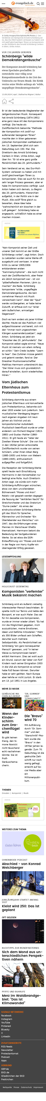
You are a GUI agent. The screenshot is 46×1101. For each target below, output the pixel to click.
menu (3, 3)
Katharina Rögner (26, 94)
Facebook (6, 1015)
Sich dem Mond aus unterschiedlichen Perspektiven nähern (23, 955)
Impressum (38, 1087)
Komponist (16, 793)
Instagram (6, 1019)
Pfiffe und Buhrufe (13, 992)
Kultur (38, 94)
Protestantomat (9, 1053)
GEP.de (5, 1069)
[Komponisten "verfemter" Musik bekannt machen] (23, 570)
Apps (4, 1060)
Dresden (5, 793)
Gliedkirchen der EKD (12, 1076)
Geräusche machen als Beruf (11, 695)
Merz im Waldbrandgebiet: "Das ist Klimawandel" (21, 999)
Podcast (5, 1057)
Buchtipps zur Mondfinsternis (20, 948)
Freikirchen (7, 1079)
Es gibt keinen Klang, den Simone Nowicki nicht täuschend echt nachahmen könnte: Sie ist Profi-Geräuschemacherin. (11, 751)
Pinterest (6, 1026)
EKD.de (5, 1072)
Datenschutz (26, 1087)
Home (4, 101)
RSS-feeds (6, 1046)
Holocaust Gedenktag (15, 586)
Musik (26, 793)
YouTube (5, 1022)
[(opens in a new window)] (22, 233)
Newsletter (7, 1050)
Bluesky (5, 1029)
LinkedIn (5, 1036)
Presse (16, 1087)
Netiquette (7, 1087)
